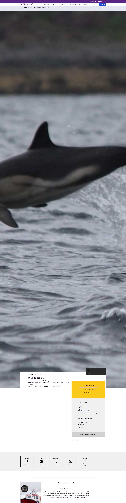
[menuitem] (46, 4)
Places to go (46, 4)
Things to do (54, 4)
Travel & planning (73, 4)
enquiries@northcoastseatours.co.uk (87, 414)
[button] (104, 8)
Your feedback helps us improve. (31, 9)
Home (29, 374)
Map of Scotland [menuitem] (83, 4)
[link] (102, 4)
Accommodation (63, 4)
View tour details (84, 410)
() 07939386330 (84, 407)
